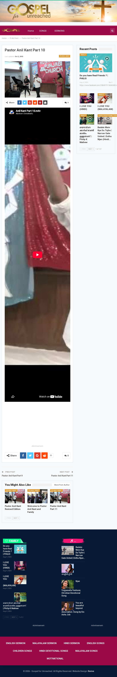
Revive (91, 671)
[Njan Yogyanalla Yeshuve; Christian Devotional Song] (67, 584)
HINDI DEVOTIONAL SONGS (53, 651)
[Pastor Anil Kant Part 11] (60, 496)
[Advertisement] (37, 424)
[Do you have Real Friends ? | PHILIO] (96, 62)
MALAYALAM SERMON (45, 643)
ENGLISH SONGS (95, 643)
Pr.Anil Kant (64, 56)
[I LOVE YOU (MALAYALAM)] (105, 98)
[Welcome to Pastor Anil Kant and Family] (37, 496)
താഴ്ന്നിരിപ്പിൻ (66, 574)
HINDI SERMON (72, 643)
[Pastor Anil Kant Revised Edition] (15, 496)
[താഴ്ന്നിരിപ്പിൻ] (67, 568)
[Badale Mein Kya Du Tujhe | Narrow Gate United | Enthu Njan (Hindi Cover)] (105, 119)
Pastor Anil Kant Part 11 (62, 476)
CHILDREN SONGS (22, 651)
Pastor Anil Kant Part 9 (12, 476)
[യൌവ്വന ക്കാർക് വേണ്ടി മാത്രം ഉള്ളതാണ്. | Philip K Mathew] (87, 119)
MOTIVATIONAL (55, 658)
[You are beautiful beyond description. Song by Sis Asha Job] (67, 606)
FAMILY (83, 55)
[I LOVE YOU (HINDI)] (87, 98)
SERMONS (59, 31)
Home (31, 31)
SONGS (43, 31)
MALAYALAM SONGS (86, 651)
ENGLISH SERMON (15, 643)
